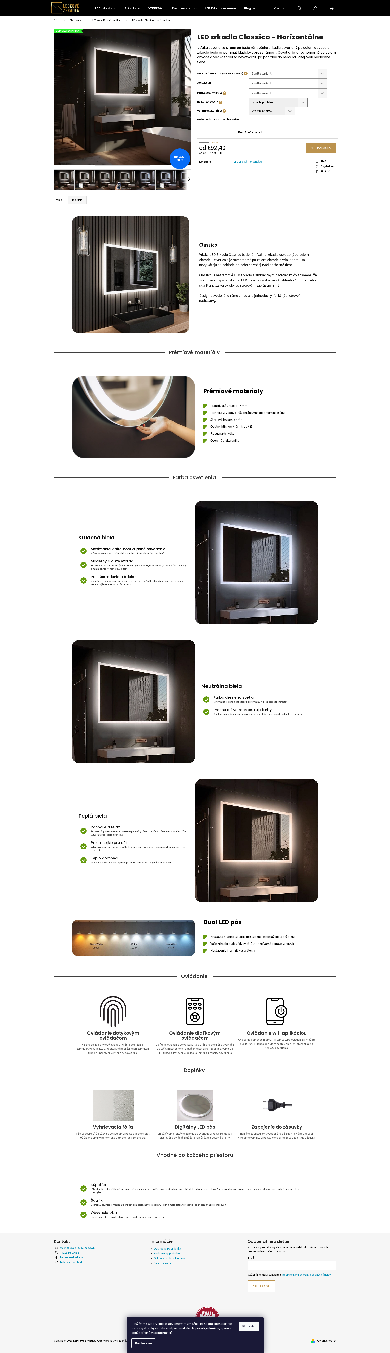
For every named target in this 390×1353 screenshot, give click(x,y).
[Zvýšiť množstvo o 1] (299, 148)
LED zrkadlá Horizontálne (248, 162)
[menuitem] (106, 8)
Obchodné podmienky (167, 1249)
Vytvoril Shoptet (326, 1341)
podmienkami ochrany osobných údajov (306, 1275)
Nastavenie (143, 1343)
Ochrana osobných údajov (169, 1258)
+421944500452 (69, 1253)
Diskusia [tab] (77, 200)
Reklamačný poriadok (167, 1254)
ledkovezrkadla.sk (71, 1262)
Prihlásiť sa (261, 1286)
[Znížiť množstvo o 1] (279, 148)
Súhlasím (249, 1326)
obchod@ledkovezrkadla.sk (77, 1248)
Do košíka (324, 148)
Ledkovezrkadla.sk (71, 1257)
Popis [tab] (58, 200)
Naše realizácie (163, 1263)
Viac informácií (161, 1333)
